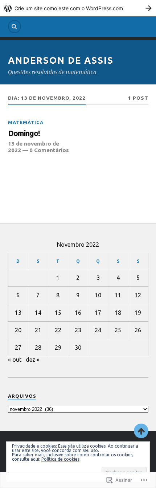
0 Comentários (49, 150)
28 (38, 347)
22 (58, 330)
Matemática (26, 122)
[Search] (14, 26)
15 (58, 312)
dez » (33, 359)
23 (78, 330)
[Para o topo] (141, 431)
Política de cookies (60, 459)
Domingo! (24, 133)
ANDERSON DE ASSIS (61, 60)
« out (14, 359)
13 (18, 312)
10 (98, 295)
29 (58, 347)
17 (98, 312)
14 (38, 312)
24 (98, 330)
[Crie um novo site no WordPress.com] (78, 8)
